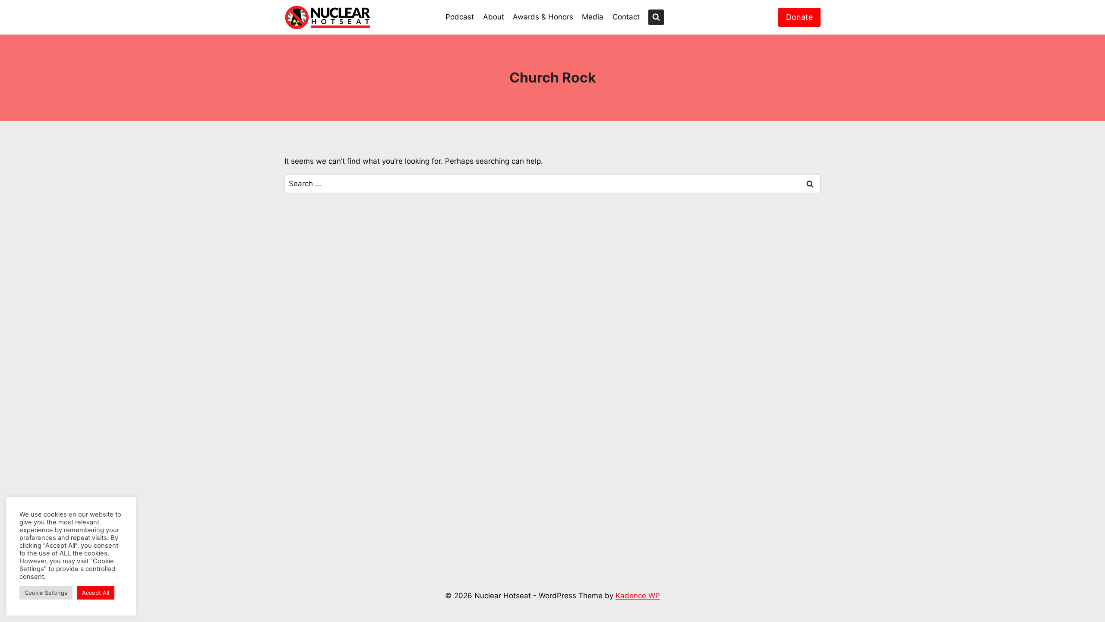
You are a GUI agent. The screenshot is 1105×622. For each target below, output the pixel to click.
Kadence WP (638, 595)
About (493, 17)
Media (592, 17)
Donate (799, 17)
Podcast (459, 17)
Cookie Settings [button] (46, 592)
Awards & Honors (543, 17)
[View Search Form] (656, 17)
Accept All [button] (95, 592)
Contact (626, 17)
